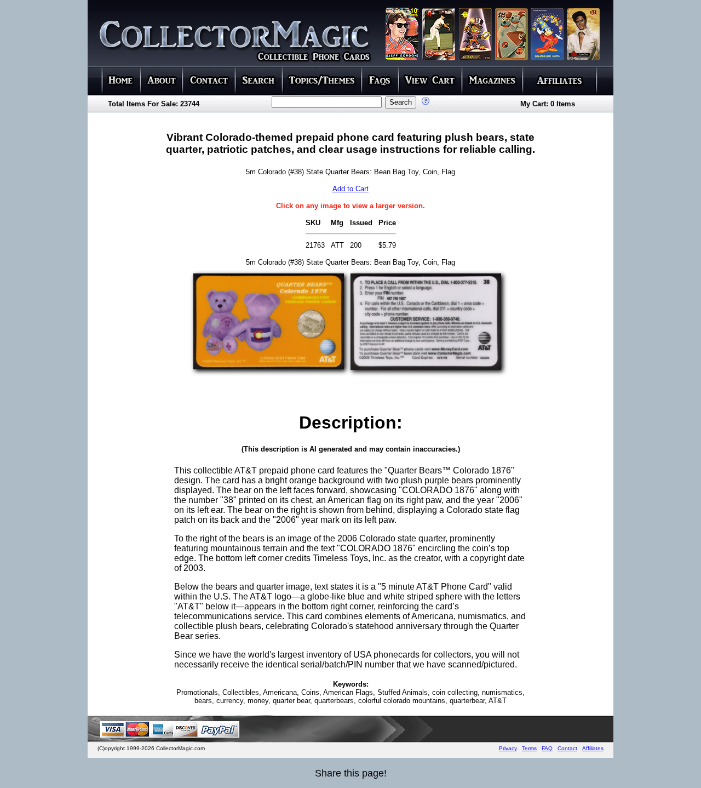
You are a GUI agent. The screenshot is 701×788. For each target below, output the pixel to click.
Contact (567, 748)
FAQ (547, 748)
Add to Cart (350, 189)
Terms (529, 748)
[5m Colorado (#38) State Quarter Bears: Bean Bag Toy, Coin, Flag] (268, 366)
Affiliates (593, 748)
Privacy (508, 748)
